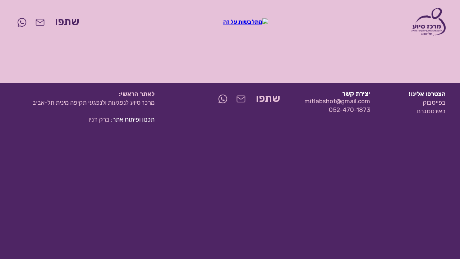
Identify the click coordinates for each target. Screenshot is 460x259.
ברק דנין (99, 119)
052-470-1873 (349, 109)
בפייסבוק (434, 102)
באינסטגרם (431, 111)
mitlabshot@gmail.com (337, 101)
